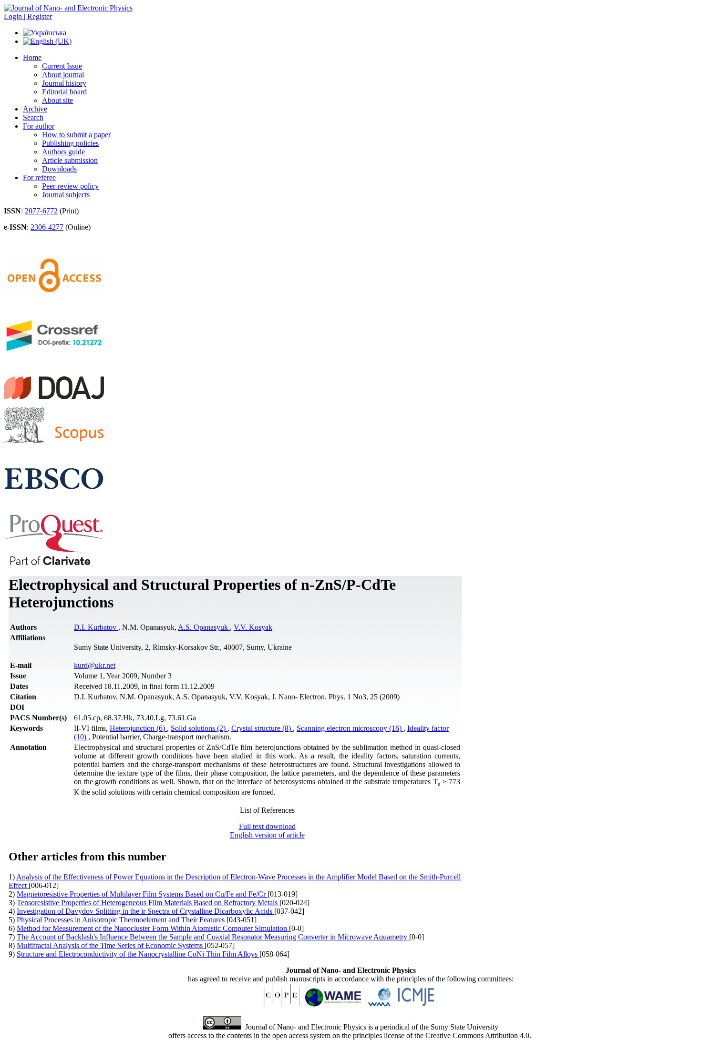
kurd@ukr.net (94, 665)
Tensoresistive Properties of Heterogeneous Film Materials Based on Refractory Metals (148, 902)
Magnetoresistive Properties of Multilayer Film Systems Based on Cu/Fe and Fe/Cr (142, 894)
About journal (63, 75)
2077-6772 (41, 211)
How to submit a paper (76, 135)
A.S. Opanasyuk (204, 627)
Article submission (70, 160)
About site (57, 100)
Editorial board (64, 92)
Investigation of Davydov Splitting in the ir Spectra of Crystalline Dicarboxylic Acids (145, 911)
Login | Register (28, 16)
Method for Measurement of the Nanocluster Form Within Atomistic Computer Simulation (153, 928)
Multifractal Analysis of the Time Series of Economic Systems (111, 945)
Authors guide (63, 152)
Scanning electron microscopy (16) (350, 728)
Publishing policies (70, 143)
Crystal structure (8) (262, 728)
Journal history (64, 83)
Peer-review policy (70, 186)
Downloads (59, 169)
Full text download (267, 826)
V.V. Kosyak (253, 627)
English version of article (267, 835)
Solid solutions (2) (199, 728)
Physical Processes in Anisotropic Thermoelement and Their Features (122, 920)
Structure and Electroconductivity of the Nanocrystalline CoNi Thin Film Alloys (138, 954)
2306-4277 (47, 227)
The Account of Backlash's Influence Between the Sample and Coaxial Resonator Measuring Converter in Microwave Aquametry (213, 937)
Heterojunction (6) (138, 728)
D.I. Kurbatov (96, 627)
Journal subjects (66, 195)
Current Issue (62, 66)
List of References (267, 810)
